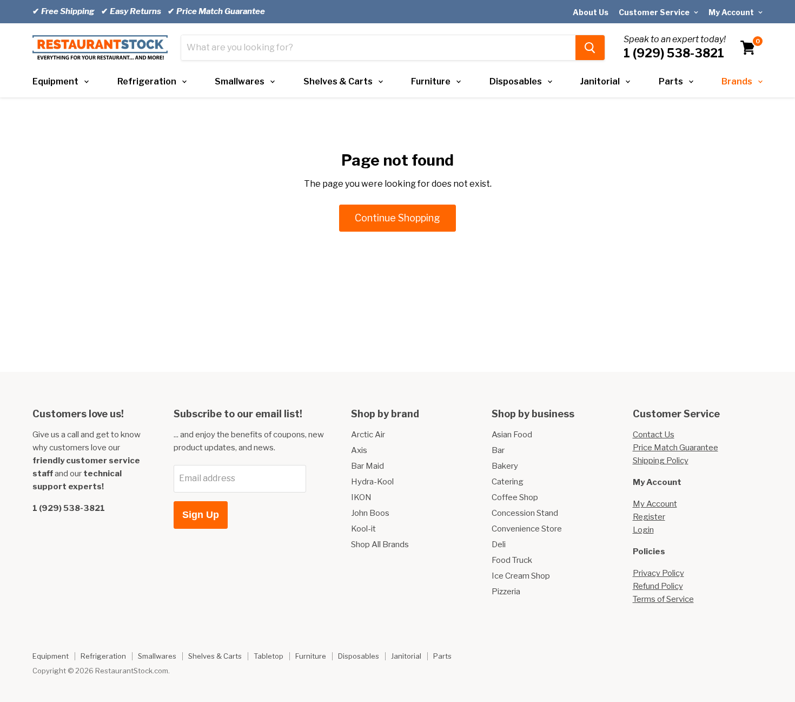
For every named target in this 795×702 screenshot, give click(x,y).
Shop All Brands (380, 544)
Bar (498, 450)
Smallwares (239, 81)
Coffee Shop (515, 497)
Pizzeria (506, 591)
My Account (732, 12)
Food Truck (512, 560)
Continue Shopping (397, 218)
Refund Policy (658, 586)
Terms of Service (663, 599)
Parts (671, 81)
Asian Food (512, 434)
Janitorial (600, 81)
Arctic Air (368, 434)
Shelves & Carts (338, 81)
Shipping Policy (660, 460)
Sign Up (200, 514)
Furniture (431, 81)
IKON (361, 497)
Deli (499, 544)
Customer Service (655, 12)
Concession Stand (525, 513)
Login (643, 530)
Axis (359, 450)
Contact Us (653, 434)
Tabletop (268, 656)
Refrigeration (146, 81)
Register (649, 517)
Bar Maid (367, 466)
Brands (736, 81)
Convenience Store (527, 529)
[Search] (590, 47)
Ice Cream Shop (521, 576)
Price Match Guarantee (675, 447)
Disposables (515, 81)
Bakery (505, 466)
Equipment (55, 81)
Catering (508, 482)
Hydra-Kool (372, 482)
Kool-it (363, 529)
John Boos (370, 513)
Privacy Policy (658, 573)
